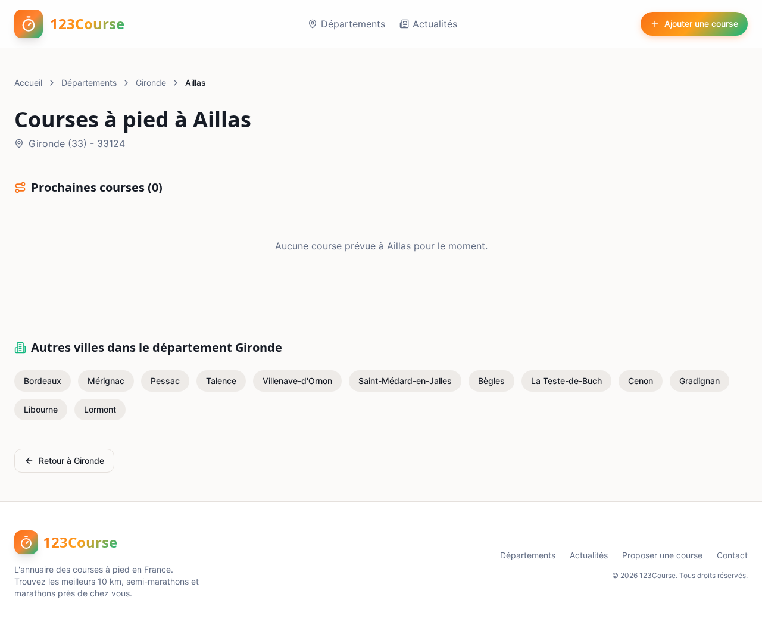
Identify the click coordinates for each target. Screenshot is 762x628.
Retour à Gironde (71, 460)
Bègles (491, 381)
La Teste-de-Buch (566, 381)
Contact (732, 555)
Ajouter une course (701, 23)
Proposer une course (662, 555)
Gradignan (699, 381)
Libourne (41, 409)
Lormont (100, 409)
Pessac (165, 381)
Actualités (435, 24)
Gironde (151, 82)
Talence (221, 381)
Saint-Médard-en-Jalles (405, 381)
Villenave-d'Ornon (297, 381)
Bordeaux (42, 381)
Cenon (640, 381)
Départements (353, 24)
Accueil (28, 82)
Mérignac (106, 381)
